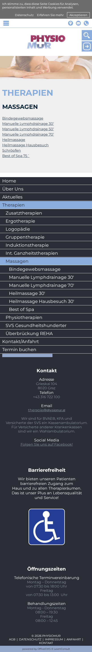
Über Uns (12, 189)
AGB (12, 639)
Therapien (13, 205)
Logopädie (18, 229)
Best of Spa (21, 309)
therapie (46, 410)
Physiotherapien (24, 317)
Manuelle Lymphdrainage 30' (41, 277)
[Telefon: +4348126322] (86, 23)
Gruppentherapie (25, 237)
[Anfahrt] (70, 23)
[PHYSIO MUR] (46, 42)
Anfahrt (74, 639)
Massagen (17, 261)
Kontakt (46, 643)
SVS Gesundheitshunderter (36, 325)
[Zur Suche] (87, 35)
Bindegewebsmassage (35, 269)
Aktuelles (12, 197)
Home (9, 181)
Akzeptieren (78, 15)
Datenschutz (24, 15)
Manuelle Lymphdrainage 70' (41, 285)
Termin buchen (19, 349)
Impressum (54, 639)
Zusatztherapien (24, 213)
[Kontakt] (78, 23)
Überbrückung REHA (29, 333)
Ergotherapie (20, 221)
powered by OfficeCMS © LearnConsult (46, 648)
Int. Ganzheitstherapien (32, 253)
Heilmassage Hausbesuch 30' (41, 301)
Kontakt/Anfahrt (20, 341)
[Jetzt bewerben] (87, 46)
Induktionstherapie (27, 245)
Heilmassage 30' (27, 293)
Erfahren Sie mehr (50, 15)
